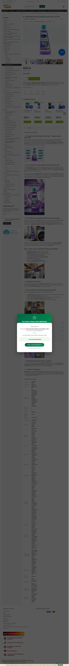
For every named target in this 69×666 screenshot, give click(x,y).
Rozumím (60, 665)
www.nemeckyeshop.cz (35, 339)
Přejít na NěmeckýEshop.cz (34, 344)
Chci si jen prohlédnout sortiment (34, 348)
